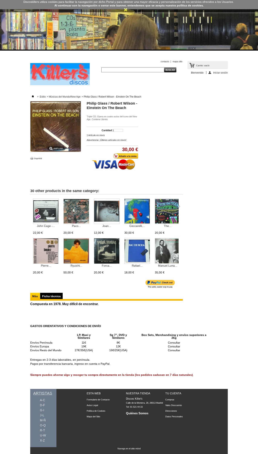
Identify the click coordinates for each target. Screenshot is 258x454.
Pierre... (46, 265)
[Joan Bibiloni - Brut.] (107, 211)
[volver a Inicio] (32, 96)
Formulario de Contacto (98, 399)
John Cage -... (46, 226)
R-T (42, 430)
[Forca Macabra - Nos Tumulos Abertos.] (107, 251)
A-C (42, 400)
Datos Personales (174, 416)
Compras (169, 399)
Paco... (76, 226)
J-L (42, 415)
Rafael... (137, 265)
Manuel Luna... (167, 265)
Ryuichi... (76, 265)
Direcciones (171, 411)
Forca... (107, 265)
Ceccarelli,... (137, 226)
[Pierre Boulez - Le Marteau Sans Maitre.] (46, 251)
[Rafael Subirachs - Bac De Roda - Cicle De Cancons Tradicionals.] (137, 251)
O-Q (43, 425)
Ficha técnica (51, 296)
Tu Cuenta (173, 393)
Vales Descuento (173, 405)
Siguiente (179, 206)
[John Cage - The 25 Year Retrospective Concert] (46, 211)
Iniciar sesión (220, 72)
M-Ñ (43, 420)
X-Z (42, 440)
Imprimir (38, 158)
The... (167, 226)
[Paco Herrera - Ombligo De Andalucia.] (76, 211)
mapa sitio (177, 61)
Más (35, 296)
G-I (42, 410)
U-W (43, 435)
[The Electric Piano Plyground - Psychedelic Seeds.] (167, 211)
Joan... (106, 226)
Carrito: (202, 65)
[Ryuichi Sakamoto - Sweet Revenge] (76, 251)
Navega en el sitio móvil (129, 448)
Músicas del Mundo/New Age (65, 96)
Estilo (43, 96)
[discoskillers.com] (60, 84)
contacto (165, 61)
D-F (42, 405)
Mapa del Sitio (93, 416)
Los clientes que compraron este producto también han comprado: (31, 206)
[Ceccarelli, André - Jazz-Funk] (137, 211)
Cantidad (107, 130)
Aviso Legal (92, 405)
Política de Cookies (96, 411)
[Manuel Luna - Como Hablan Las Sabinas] (167, 251)
